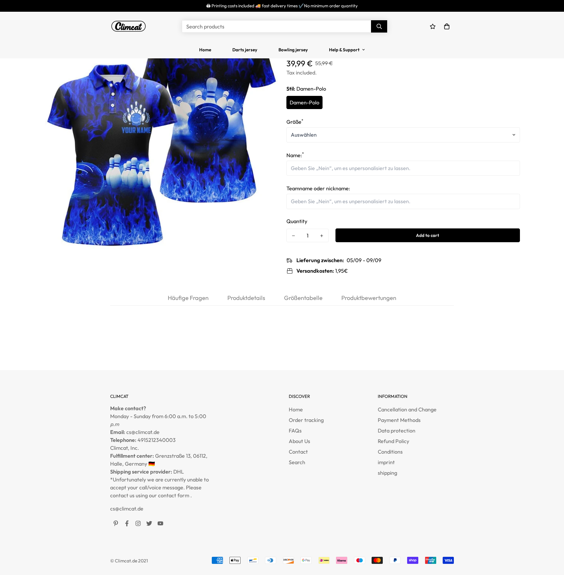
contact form (173, 495)
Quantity (296, 221)
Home (205, 49)
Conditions (390, 451)
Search (297, 462)
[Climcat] (128, 26)
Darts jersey (244, 49)
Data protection (396, 430)
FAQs (295, 430)
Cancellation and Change (407, 409)
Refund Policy (393, 441)
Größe (294, 121)
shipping (387, 472)
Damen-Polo (304, 102)
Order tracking (306, 420)
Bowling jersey (293, 49)
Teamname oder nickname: (318, 188)
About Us (299, 441)
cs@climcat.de (126, 508)
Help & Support (344, 49)
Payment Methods (399, 420)
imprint (386, 462)
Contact (298, 451)
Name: (295, 155)
